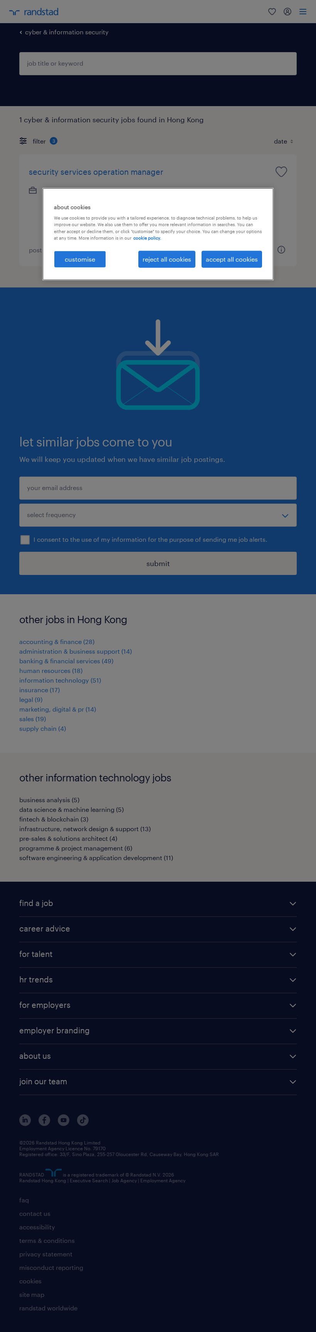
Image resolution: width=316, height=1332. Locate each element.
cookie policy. (147, 237)
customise (80, 258)
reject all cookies (167, 258)
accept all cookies (232, 258)
